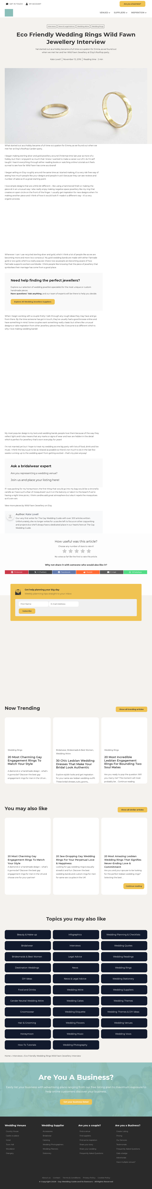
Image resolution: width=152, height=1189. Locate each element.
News (75, 967)
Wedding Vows (123, 1034)
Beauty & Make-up (27, 934)
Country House (12, 1131)
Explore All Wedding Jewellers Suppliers (32, 302)
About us (46, 1178)
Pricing (119, 1136)
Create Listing (122, 1131)
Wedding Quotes (123, 945)
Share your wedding (88, 1149)
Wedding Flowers (75, 1023)
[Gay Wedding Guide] (9, 16)
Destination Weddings (27, 967)
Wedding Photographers (53, 1144)
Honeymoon (27, 1034)
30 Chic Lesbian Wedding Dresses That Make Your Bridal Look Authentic (75, 764)
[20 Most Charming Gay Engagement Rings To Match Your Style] (28, 836)
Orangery (10, 1153)
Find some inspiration (88, 1140)
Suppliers (119, 13)
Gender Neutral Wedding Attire (27, 1001)
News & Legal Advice (66, 26)
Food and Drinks (27, 989)
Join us (16, 480)
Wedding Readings (123, 956)
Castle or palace (12, 1136)
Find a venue (85, 1131)
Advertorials (121, 1158)
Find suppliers (85, 1136)
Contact (56, 1178)
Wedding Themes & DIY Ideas (123, 1012)
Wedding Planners (50, 1149)
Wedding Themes (123, 1001)
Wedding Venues (123, 1023)
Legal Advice (75, 956)
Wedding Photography (75, 1045)
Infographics (75, 934)
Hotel (8, 1140)
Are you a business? (132, 4)
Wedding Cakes (75, 1001)
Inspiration (137, 13)
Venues (104, 13)
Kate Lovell (55, 59)
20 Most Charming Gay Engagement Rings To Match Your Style (25, 760)
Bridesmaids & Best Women (80, 750)
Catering (46, 1140)
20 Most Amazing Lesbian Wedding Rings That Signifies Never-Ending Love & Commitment (122, 861)
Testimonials (121, 1144)
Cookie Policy (104, 1178)
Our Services (121, 1140)
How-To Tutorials (27, 1045)
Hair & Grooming (27, 1023)
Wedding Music (75, 1034)
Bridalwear (61, 750)
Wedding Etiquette (75, 1012)
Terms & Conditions (72, 1178)
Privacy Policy (89, 1178)
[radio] (64, 551)
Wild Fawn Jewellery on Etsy (38, 505)
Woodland (10, 1149)
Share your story (86, 1144)
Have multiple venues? (125, 1162)
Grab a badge (121, 1153)
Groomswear (27, 1012)
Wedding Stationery (123, 978)
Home (8, 1056)
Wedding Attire (83, 26)
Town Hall (10, 1144)
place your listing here (43, 480)
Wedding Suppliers (123, 989)
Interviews (52, 26)
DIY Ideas (27, 978)
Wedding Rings (97, 26)
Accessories (47, 1131)
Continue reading (134, 886)
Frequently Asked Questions (91, 1153)
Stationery (47, 1153)
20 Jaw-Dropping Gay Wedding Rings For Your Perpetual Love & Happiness (75, 860)
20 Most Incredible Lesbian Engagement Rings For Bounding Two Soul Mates (123, 762)
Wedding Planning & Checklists (123, 934)
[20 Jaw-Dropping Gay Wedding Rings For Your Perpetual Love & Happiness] (76, 836)
